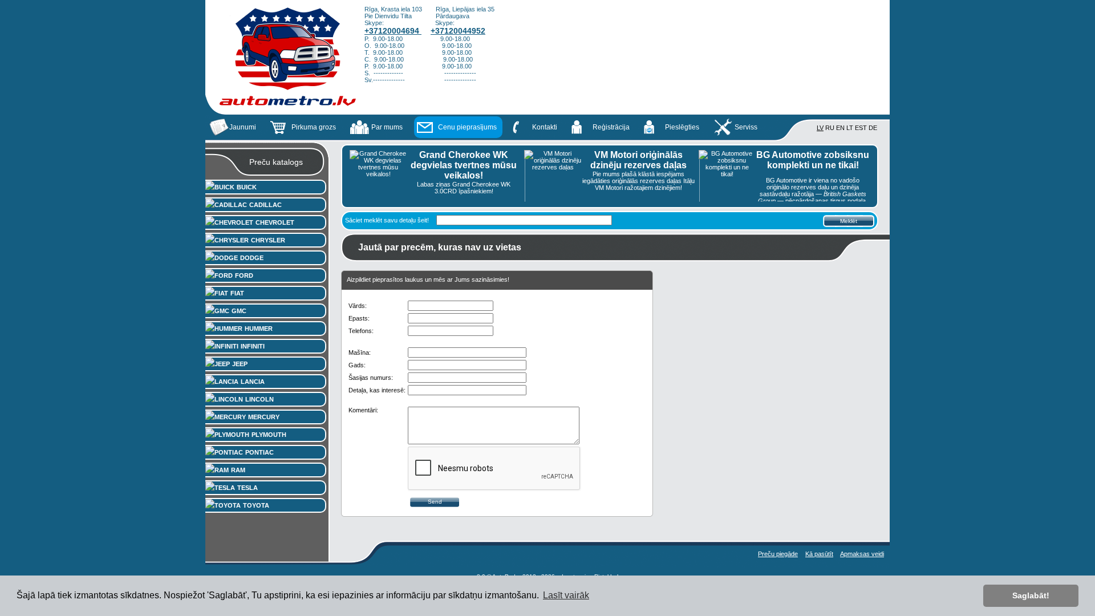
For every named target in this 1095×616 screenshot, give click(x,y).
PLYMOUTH (269, 434)
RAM (238, 470)
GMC (239, 310)
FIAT (237, 293)
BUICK (247, 187)
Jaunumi (242, 127)
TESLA (247, 487)
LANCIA (253, 381)
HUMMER (259, 328)
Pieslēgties (682, 127)
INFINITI (253, 346)
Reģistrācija (611, 127)
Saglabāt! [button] (1030, 595)
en (840, 127)
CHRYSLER (268, 240)
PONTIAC (259, 452)
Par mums (387, 127)
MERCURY (263, 417)
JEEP (240, 363)
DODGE (251, 257)
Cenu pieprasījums (467, 127)
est (861, 127)
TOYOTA (256, 505)
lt (849, 127)
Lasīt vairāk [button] (566, 595)
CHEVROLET (275, 222)
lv (820, 127)
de (873, 127)
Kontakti (544, 127)
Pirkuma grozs (313, 127)
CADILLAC (265, 204)
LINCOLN (259, 399)
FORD (244, 275)
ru (829, 127)
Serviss (746, 127)
